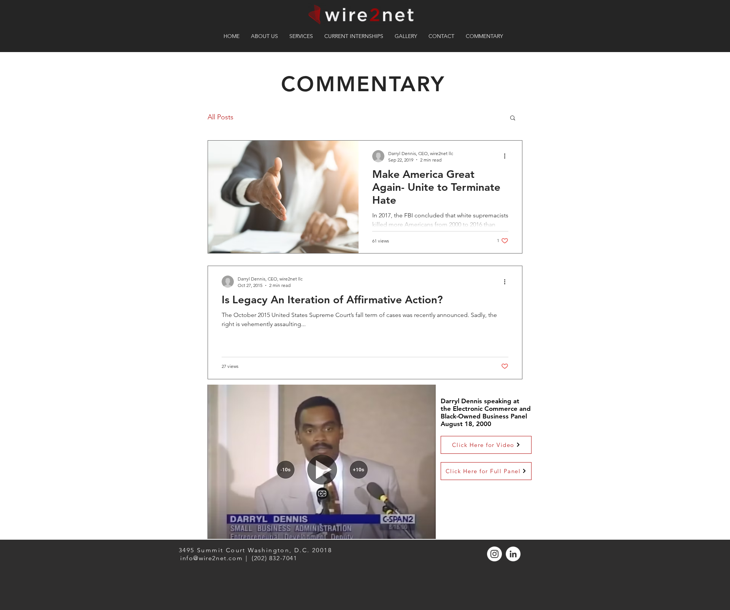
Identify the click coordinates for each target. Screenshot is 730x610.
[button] (512, 118)
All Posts (220, 117)
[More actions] (507, 156)
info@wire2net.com (211, 558)
